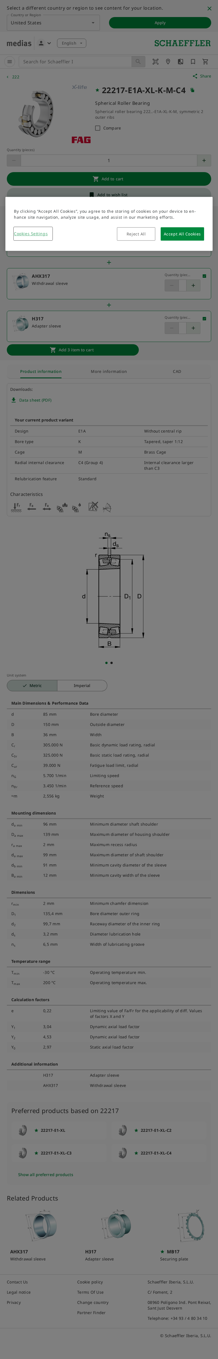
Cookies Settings (31, 233)
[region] (109, 224)
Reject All (136, 234)
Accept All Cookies (182, 234)
